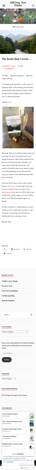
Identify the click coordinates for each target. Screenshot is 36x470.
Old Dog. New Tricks (18, 4)
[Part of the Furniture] (32, 418)
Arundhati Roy (7, 446)
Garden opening (8, 296)
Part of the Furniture (10, 414)
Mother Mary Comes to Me (12, 444)
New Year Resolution (10, 291)
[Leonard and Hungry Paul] (32, 433)
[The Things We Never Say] (32, 425)
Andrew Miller (7, 438)
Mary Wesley (7, 416)
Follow (6, 360)
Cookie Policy (10, 462)
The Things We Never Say (12, 421)
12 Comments (9, 68)
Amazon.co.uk (12, 186)
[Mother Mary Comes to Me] (32, 448)
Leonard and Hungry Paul (11, 429)
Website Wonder (8, 300)
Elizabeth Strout (7, 423)
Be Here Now (7, 286)
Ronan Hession (7, 431)
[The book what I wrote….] (18, 53)
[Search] (31, 5)
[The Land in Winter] (32, 440)
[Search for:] (18, 315)
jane (21, 66)
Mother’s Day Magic (10, 281)
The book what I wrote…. (16, 58)
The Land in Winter (9, 436)
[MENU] (4, 5)
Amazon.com (6, 192)
